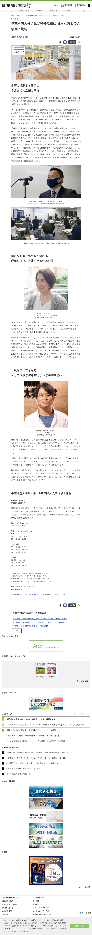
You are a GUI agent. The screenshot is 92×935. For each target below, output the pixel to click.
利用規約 (36, 904)
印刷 (71, 42)
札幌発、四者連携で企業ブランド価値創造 (31, 626)
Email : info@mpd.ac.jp (19, 523)
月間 (88, 714)
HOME (13, 15)
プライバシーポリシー (41, 907)
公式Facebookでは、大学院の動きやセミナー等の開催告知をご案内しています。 (39, 594)
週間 (82, 714)
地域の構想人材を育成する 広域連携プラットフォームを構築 (38, 622)
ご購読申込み (80, 5)
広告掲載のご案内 (66, 5)
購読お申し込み (7, 901)
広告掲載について (39, 897)
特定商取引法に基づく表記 (42, 914)
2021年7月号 (21, 15)
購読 (89, 913)
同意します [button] (79, 926)
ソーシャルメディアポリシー (43, 911)
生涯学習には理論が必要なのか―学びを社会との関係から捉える (40, 619)
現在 (75, 714)
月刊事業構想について (10, 897)
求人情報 (36, 901)
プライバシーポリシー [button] (20, 931)
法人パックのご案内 (9, 904)
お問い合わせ (7, 914)
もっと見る (16, 630)
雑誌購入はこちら (8, 907)
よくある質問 (7, 911)
